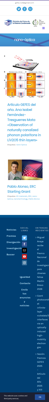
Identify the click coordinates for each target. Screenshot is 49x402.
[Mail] (24, 250)
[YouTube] (24, 256)
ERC (29, 196)
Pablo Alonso (34, 199)
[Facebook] (24, 244)
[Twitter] (24, 237)
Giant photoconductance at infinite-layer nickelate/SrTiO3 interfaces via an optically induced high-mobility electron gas (40, 321)
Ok (40, 397)
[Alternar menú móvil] (43, 28)
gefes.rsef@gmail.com (24, 3)
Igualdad (25, 277)
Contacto (25, 283)
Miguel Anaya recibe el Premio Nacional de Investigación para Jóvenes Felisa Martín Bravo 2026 (40, 263)
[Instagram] (24, 262)
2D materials (21, 196)
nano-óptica (21, 145)
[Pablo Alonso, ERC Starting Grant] (24, 170)
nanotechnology (21, 199)
